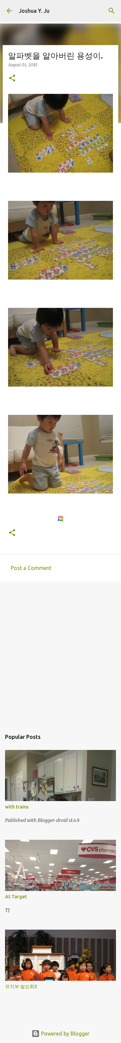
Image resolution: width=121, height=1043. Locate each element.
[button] (12, 78)
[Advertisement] (60, 652)
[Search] (112, 11)
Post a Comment (31, 568)
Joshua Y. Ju (34, 11)
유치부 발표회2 (21, 986)
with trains (17, 807)
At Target (16, 896)
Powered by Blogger (64, 1034)
